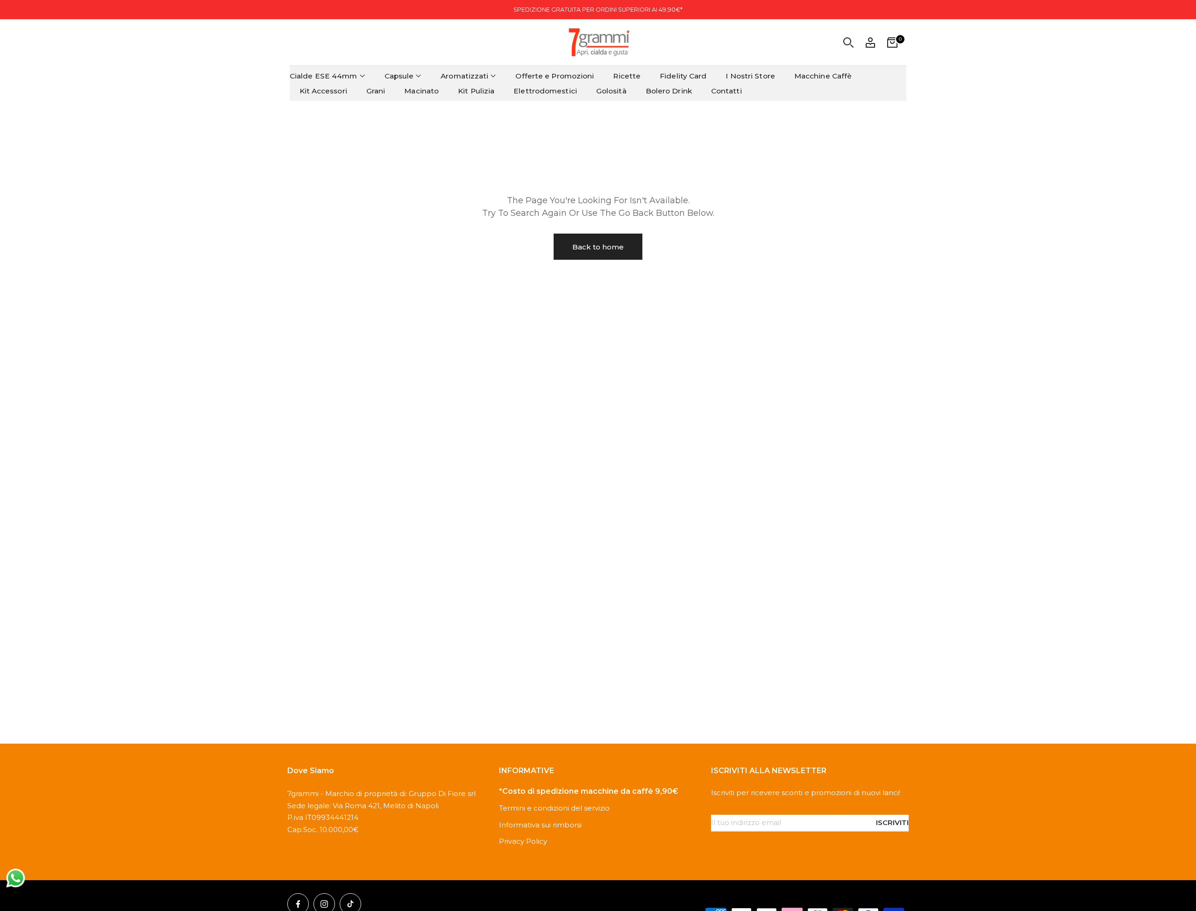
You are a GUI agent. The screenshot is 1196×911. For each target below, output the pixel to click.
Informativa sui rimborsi (540, 824)
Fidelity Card (683, 75)
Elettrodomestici (545, 90)
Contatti (726, 90)
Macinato (421, 90)
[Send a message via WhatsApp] (16, 878)
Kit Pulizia (476, 90)
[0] (892, 42)
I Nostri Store (750, 75)
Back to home (598, 246)
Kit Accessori (323, 90)
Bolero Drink (669, 90)
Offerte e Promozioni (554, 75)
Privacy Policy (523, 841)
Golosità (611, 90)
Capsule (399, 75)
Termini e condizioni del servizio (554, 808)
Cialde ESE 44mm (323, 75)
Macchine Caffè (823, 75)
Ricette (627, 75)
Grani (375, 90)
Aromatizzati (464, 75)
